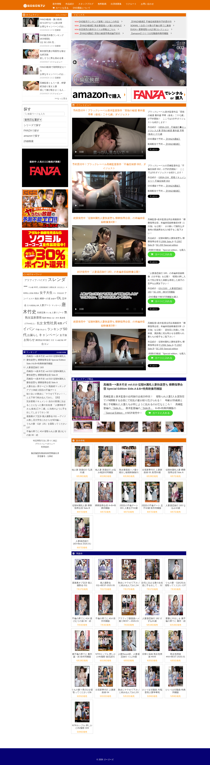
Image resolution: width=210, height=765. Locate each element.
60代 (36, 287)
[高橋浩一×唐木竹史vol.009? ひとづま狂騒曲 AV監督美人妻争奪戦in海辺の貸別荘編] (152, 666)
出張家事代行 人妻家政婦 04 (105, 691)
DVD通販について (81, 8)
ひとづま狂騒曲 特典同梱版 (176, 691)
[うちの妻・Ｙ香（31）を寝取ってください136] (82, 666)
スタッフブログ (85, 4)
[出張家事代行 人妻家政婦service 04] (105, 666)
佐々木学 (55, 318)
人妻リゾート (58, 312)
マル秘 (30, 287)
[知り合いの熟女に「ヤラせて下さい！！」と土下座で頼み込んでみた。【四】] (129, 559)
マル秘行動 (59, 340)
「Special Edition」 (114, 413)
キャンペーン (49, 335)
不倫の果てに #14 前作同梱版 (105, 619)
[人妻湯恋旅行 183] (175, 481)
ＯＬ (55, 293)
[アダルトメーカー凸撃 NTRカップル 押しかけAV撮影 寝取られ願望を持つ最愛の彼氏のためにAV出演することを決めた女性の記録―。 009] (82, 701)
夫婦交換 (41, 312)
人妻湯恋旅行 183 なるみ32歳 (176, 506)
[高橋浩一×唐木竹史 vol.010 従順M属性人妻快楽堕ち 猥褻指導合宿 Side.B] (82, 481)
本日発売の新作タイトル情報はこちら (97, 29)
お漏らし (32, 335)
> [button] (182, 62)
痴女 (37, 298)
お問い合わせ (147, 4)
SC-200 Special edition (167, 245)
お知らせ (29, 339)
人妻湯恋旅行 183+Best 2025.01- (82, 542)
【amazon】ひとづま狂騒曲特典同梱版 (149, 33)
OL (59, 298)
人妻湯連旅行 (44, 287)
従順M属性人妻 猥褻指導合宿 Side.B (82, 506)
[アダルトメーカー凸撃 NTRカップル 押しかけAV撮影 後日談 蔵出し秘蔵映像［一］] (105, 630)
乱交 (40, 323)
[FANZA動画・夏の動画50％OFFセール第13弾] (31, 19)
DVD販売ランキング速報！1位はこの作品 (99, 21)
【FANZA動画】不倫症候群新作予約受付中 (151, 21)
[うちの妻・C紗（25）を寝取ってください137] (175, 559)
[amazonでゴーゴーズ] (99, 89)
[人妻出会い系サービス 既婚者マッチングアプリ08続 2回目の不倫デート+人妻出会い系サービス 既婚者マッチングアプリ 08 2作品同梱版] (152, 481)
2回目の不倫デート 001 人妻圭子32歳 (129, 506)
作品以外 (60, 293)
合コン (45, 344)
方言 (52, 340)
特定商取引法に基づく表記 (45, 440)
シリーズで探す (32, 125)
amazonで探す (32, 135)
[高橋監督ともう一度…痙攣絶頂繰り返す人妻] (31, 83)
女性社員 (50, 323)
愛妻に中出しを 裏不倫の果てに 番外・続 (176, 619)
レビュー (58, 62)
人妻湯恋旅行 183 (35, 367)
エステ (31, 299)
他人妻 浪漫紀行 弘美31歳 (82, 471)
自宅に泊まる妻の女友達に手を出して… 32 (152, 584)
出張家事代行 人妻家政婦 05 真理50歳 (152, 471)
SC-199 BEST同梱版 (164, 292)
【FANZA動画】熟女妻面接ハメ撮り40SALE (100, 25)
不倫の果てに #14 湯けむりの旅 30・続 (82, 619)
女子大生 (46, 293)
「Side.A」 (117, 408)
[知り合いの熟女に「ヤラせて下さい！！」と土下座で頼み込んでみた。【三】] (129, 666)
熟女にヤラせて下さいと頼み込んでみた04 (129, 584)
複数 (59, 323)
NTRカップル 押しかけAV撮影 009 (82, 726)
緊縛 (44, 318)
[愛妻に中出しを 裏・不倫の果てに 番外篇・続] (175, 594)
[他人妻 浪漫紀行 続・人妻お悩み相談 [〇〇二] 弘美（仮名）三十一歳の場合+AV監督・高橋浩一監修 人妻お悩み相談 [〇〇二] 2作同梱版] (105, 446)
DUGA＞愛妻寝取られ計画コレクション (149, 29)
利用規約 (45, 447)
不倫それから (41, 329)
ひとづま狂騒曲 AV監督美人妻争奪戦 (152, 691)
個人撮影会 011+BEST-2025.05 (105, 584)
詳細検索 (29, 141)
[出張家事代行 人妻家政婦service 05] (152, 446)
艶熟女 (49, 318)
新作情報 (57, 4)
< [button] (75, 62)
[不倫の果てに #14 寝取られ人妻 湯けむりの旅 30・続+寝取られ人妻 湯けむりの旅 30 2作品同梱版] (105, 594)
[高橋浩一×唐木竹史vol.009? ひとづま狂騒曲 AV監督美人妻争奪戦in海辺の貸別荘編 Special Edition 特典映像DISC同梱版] (175, 666)
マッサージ (56, 305)
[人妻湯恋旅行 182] (152, 594)
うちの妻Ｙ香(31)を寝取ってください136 (82, 691)
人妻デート (45, 305)
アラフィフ (30, 280)
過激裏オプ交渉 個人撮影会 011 (82, 584)
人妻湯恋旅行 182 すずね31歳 (152, 619)
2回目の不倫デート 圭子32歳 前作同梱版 (152, 506)
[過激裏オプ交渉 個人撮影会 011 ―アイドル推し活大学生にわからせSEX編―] (82, 559)
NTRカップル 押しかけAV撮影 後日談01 (105, 655)
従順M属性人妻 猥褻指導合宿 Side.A (175, 471)
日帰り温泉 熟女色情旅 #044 (152, 655)
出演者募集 (116, 4)
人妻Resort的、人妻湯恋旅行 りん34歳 (129, 655)
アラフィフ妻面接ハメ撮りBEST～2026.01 (129, 619)
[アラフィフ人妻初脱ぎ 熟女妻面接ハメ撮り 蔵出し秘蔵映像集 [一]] (129, 446)
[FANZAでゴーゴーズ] (158, 89)
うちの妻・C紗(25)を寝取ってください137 (175, 584)
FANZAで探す (31, 130)
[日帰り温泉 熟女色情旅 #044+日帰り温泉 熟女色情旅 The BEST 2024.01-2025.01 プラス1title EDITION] (175, 630)
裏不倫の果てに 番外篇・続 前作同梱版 (82, 655)
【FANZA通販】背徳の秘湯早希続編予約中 (99, 33)
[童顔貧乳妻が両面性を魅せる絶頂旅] (31, 51)
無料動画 (102, 4)
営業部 (58, 30)
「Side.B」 (146, 408)
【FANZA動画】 (172, 144)
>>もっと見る (61, 98)
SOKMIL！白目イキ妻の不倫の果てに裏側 (150, 25)
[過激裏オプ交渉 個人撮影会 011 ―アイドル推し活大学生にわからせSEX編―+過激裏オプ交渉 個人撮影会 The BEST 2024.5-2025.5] (105, 559)
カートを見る (62, 8)
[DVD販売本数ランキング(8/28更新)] (31, 35)
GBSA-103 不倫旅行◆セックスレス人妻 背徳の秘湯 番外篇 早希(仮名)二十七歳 (167, 130)
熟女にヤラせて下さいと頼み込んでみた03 (129, 691)
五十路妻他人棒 (33, 305)
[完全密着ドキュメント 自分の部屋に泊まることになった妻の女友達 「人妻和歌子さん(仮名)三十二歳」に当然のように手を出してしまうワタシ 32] (152, 559)
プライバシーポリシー (45, 444)
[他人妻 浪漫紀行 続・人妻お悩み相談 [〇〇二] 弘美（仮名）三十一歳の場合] (82, 446)
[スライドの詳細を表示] (128, 63)
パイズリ (42, 280)
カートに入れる (163, 254)
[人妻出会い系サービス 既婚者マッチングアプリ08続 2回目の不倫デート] (129, 481)
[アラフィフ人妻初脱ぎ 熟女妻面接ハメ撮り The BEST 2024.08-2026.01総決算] (129, 594)
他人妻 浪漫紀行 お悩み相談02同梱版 (105, 471)
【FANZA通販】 (173, 139)
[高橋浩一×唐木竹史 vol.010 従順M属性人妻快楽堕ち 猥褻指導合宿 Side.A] (175, 446)
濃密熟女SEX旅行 (42, 340)
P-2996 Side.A (166, 241)
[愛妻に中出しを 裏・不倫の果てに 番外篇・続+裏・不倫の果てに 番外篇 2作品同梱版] (82, 630)
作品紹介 (69, 4)
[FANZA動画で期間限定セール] (31, 67)
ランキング (55, 329)
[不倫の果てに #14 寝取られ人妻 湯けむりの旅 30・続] (82, 594)
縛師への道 (45, 298)
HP (65, 340)
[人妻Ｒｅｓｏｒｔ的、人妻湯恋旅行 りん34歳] (129, 630)
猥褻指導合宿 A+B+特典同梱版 (105, 506)
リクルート (131, 4)
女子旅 (63, 335)
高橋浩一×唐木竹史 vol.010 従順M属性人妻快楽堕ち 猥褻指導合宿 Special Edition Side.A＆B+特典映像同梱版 (46, 360)
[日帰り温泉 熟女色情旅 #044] (152, 630)
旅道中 (53, 299)
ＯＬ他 (48, 313)
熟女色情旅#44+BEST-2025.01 (175, 655)
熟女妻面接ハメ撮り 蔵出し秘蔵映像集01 (129, 471)
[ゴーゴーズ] (34, 3)
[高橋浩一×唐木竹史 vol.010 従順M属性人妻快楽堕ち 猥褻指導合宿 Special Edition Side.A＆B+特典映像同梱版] (105, 481)
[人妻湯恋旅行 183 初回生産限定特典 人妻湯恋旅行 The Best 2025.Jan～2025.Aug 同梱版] (82, 517)
